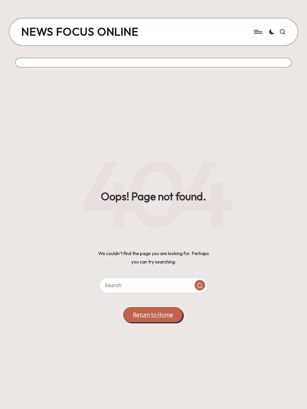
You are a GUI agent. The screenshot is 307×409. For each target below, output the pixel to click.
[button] (200, 285)
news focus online (80, 32)
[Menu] (257, 32)
